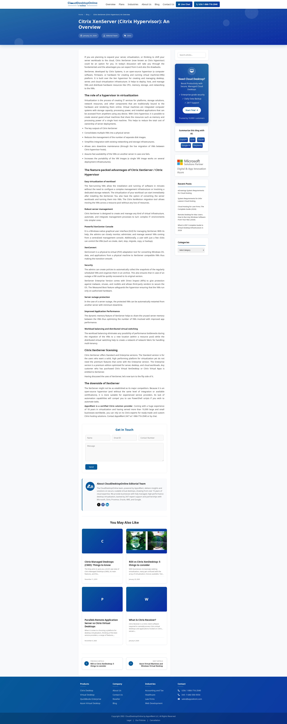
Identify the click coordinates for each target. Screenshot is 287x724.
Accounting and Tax (154, 690)
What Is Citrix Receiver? (142, 619)
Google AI (186, 145)
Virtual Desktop (87, 694)
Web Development (153, 703)
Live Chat (185, 4)
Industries (133, 4)
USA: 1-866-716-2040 (191, 690)
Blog (157, 4)
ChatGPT (183, 139)
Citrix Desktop (86, 690)
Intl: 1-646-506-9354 (190, 694)
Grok (192, 139)
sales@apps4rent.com (191, 699)
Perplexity (197, 145)
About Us (146, 4)
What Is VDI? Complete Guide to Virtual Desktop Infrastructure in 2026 (190, 227)
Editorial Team (111, 35)
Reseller (116, 699)
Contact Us (168, 4)
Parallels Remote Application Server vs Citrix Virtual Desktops (101, 623)
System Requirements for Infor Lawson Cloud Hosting (190, 199)
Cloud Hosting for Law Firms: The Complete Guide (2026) (191, 207)
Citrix (129, 35)
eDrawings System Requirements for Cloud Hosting (191, 191)
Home (80, 14)
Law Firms (149, 699)
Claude (201, 139)
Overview (110, 4)
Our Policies (140, 720)
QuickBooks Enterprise (90, 699)
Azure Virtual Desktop (90, 703)
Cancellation (155, 720)
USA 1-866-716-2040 (208, 4)
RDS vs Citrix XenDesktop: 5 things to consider (144, 563)
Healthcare (150, 694)
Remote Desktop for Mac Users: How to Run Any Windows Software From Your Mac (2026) (191, 217)
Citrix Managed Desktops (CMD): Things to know (99, 563)
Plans (121, 4)
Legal (129, 720)
